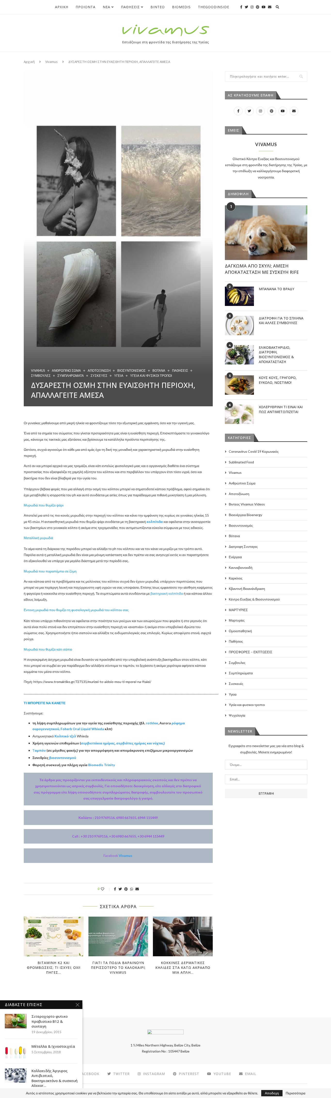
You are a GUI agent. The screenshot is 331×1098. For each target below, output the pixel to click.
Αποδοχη (272, 1093)
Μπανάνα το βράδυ (276, 289)
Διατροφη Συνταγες (243, 546)
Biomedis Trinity (101, 765)
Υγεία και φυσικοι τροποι (151, 376)
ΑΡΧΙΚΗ (61, 7)
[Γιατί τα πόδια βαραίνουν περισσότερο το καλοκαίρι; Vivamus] (118, 936)
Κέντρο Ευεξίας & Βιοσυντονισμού (254, 599)
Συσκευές (99, 376)
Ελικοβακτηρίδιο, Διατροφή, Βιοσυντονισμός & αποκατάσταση (276, 354)
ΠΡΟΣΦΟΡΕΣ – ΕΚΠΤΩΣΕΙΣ (250, 652)
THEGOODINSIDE (213, 7)
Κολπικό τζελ (66, 736)
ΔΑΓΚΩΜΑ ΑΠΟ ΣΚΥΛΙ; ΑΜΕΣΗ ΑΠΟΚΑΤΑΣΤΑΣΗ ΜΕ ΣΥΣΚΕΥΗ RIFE (262, 269)
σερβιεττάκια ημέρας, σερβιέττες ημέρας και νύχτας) (123, 743)
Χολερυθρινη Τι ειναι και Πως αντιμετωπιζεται (281, 409)
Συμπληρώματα (70, 376)
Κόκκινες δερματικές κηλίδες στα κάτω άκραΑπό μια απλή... (182, 967)
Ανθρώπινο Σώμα (66, 370)
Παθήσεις (180, 370)
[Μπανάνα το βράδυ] (239, 296)
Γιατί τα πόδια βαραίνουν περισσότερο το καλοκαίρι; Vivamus (118, 967)
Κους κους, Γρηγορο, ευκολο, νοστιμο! (278, 380)
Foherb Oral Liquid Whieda (82, 729)
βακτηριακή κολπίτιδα (166, 593)
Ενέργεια (235, 557)
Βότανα (158, 370)
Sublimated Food (241, 462)
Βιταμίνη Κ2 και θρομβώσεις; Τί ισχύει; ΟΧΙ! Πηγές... (53, 967)
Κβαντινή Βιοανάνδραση (247, 588)
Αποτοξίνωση (99, 370)
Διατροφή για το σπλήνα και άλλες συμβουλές (281, 320)
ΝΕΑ (106, 7)
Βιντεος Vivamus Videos (247, 504)
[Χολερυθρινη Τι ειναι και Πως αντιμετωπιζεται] (239, 414)
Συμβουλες (41, 376)
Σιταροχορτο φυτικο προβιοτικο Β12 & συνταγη (50, 1021)
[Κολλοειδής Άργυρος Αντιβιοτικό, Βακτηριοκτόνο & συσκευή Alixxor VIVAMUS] (16, 1075)
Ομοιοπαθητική (240, 631)
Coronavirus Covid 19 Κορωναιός (254, 451)
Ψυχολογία (237, 715)
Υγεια (118, 376)
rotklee (152, 723)
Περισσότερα (295, 1093)
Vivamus (51, 61)
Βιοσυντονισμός (131, 370)
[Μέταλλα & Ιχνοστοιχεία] (16, 1051)
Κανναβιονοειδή (240, 567)
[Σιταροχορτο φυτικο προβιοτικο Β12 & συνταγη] (16, 1021)
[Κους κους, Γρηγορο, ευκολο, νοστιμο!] (239, 385)
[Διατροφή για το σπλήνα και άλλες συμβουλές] (239, 325)
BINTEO (157, 7)
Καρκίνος (236, 578)
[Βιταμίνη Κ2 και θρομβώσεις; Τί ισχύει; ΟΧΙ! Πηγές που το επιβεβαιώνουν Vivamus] (54, 936)
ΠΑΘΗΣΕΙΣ (130, 7)
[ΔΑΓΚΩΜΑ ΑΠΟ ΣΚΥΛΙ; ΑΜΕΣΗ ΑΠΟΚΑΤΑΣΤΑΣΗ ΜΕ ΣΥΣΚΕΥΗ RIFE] (266, 232)
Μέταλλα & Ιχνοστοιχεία (53, 1046)
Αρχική (29, 61)
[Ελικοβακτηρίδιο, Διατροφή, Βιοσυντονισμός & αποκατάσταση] (239, 354)
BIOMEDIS (181, 7)
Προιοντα (85, 7)
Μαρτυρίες (237, 620)
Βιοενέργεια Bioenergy (245, 515)
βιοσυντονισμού (62, 758)
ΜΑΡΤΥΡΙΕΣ (238, 610)
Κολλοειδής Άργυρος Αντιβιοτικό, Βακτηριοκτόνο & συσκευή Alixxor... (55, 1078)
